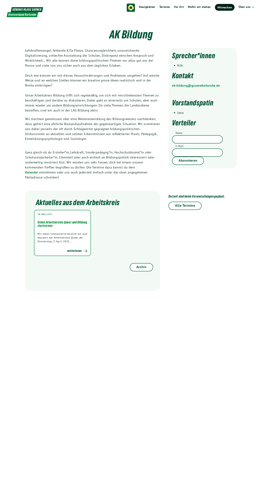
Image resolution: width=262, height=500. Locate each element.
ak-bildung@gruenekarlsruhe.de (196, 85)
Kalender (32, 172)
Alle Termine (185, 205)
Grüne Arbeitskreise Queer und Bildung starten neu (62, 224)
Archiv (141, 267)
